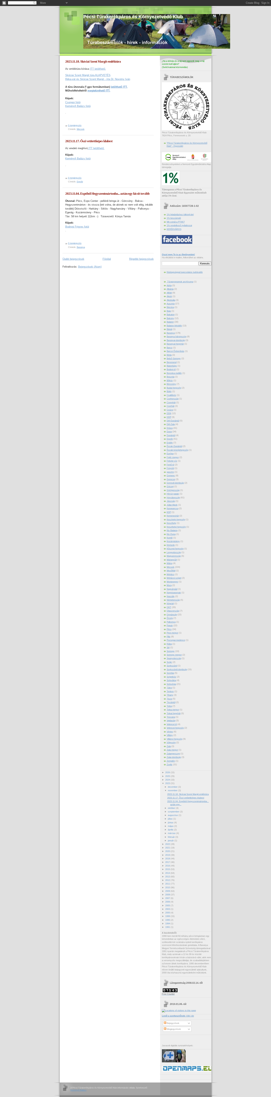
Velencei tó (172, 724)
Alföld (169, 293)
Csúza (170, 410)
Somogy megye (174, 655)
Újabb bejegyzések (73, 258)
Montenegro (172, 581)
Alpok (169, 296)
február (171, 837)
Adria (169, 285)
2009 (168, 891)
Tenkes (170, 691)
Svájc (169, 662)
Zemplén (171, 761)
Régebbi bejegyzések (141, 258)
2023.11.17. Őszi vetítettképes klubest (88, 141)
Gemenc (171, 475)
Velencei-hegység (175, 728)
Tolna (169, 706)
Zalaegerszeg (173, 753)
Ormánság (172, 614)
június (171, 822)
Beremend (172, 362)
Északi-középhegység (177, 450)
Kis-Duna (171, 534)
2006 (168, 902)
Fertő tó (170, 464)
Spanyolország (174, 658)
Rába (169, 644)
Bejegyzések (172, 1023)
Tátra (169, 687)
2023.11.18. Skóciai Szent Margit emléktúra (93, 61)
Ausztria (171, 303)
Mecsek (81, 129)
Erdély (170, 442)
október (172, 808)
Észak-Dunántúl (174, 446)
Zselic (169, 764)
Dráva (170, 428)
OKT (169, 607)
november (173, 790)
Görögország (173, 490)
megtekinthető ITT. (98, 90)
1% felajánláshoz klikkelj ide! (180, 214)
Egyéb (80, 181)
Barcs (169, 347)
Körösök (171, 545)
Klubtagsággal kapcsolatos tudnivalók (185, 272)
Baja (169, 311)
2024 (168, 780)
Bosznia (170, 377)
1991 (168, 927)
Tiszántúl (171, 702)
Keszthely (171, 523)
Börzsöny (171, 384)
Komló (170, 538)
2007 (168, 898)
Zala (169, 746)
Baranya (81, 247)
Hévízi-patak (173, 494)
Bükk (169, 391)
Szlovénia (171, 684)
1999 (168, 916)
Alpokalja (171, 300)
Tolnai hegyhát (174, 713)
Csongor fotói (73, 102)
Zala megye (172, 750)
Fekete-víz (172, 461)
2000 (168, 912)
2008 (168, 894)
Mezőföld (171, 570)
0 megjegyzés (75, 125)
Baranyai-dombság (176, 340)
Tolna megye (173, 709)
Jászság (171, 501)
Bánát (169, 329)
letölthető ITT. (119, 86)
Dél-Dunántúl (173, 420)
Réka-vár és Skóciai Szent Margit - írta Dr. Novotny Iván (97, 79)
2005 (168, 905)
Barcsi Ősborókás (175, 351)
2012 (168, 880)
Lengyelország (174, 552)
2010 (168, 887)
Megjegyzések (173, 1029)
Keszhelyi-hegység (176, 519)
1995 (168, 920)
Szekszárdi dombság (177, 669)
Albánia (170, 289)
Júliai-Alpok (172, 505)
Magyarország (174, 556)
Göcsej (170, 486)
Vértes (170, 731)
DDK (169, 413)
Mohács (170, 574)
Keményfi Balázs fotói (78, 106)
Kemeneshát (173, 516)
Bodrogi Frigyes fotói (77, 226)
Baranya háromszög (176, 336)
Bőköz (170, 380)
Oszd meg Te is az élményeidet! (178, 254)
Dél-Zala (171, 424)
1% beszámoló (174, 218)
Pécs (169, 629)
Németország (173, 600)
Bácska (170, 307)
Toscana (171, 717)
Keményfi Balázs (78, 1090)
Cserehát (171, 402)
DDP (169, 417)
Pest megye (172, 633)
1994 (168, 923)
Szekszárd (172, 665)
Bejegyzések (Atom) (90, 266)
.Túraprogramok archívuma (180, 281)
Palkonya (171, 622)
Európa (170, 453)
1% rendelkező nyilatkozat (179, 225)
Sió (168, 647)
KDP (169, 512)
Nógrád (170, 603)
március (172, 833)
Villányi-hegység (174, 739)
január (171, 840)
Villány (170, 735)
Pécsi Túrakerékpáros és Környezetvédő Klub (133, 16)
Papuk (170, 625)
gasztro (170, 472)
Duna (169, 431)
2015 (168, 869)
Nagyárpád (172, 589)
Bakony (170, 318)
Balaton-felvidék (174, 325)
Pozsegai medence (176, 640)
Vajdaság (171, 720)
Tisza (169, 699)
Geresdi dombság (175, 483)
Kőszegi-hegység (175, 548)
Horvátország (173, 497)
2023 (168, 783)
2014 (168, 873)
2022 (168, 844)
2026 (168, 772)
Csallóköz (171, 395)
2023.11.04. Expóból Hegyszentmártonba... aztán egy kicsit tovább (107, 193)
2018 (168, 858)
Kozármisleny (173, 541)
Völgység (171, 742)
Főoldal (107, 258)
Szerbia (170, 673)
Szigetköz (171, 677)
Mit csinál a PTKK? (176, 222)
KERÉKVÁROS (174, 229)
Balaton (170, 322)
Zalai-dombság (174, 757)
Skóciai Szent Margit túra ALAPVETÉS (88, 75)
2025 (168, 776)
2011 (168, 884)
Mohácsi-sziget (174, 578)
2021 (168, 847)
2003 (168, 909)
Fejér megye (173, 457)
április (171, 829)
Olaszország (173, 611)
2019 (168, 855)
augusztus (173, 815)
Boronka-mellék (174, 373)
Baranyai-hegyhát (175, 344)
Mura (169, 585)
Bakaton (171, 314)
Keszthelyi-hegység (176, 527)
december (173, 787)
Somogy (171, 651)
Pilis (168, 636)
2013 (168, 876)
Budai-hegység (174, 388)
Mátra (169, 563)
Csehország (173, 398)
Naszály (171, 596)
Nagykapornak (174, 592)
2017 (168, 862)
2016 (168, 865)
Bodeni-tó (171, 369)
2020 (168, 851)
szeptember (174, 811)
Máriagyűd (172, 560)
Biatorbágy (172, 366)
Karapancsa (172, 508)
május (171, 826)
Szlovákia (171, 680)
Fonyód (170, 468)
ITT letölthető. (98, 68)
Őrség (170, 618)
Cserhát (170, 406)
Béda (169, 355)
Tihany (170, 695)
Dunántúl (171, 435)
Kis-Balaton (172, 530)
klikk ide (178, 1016)
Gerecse (171, 479)
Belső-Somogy (174, 358)
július (170, 819)
